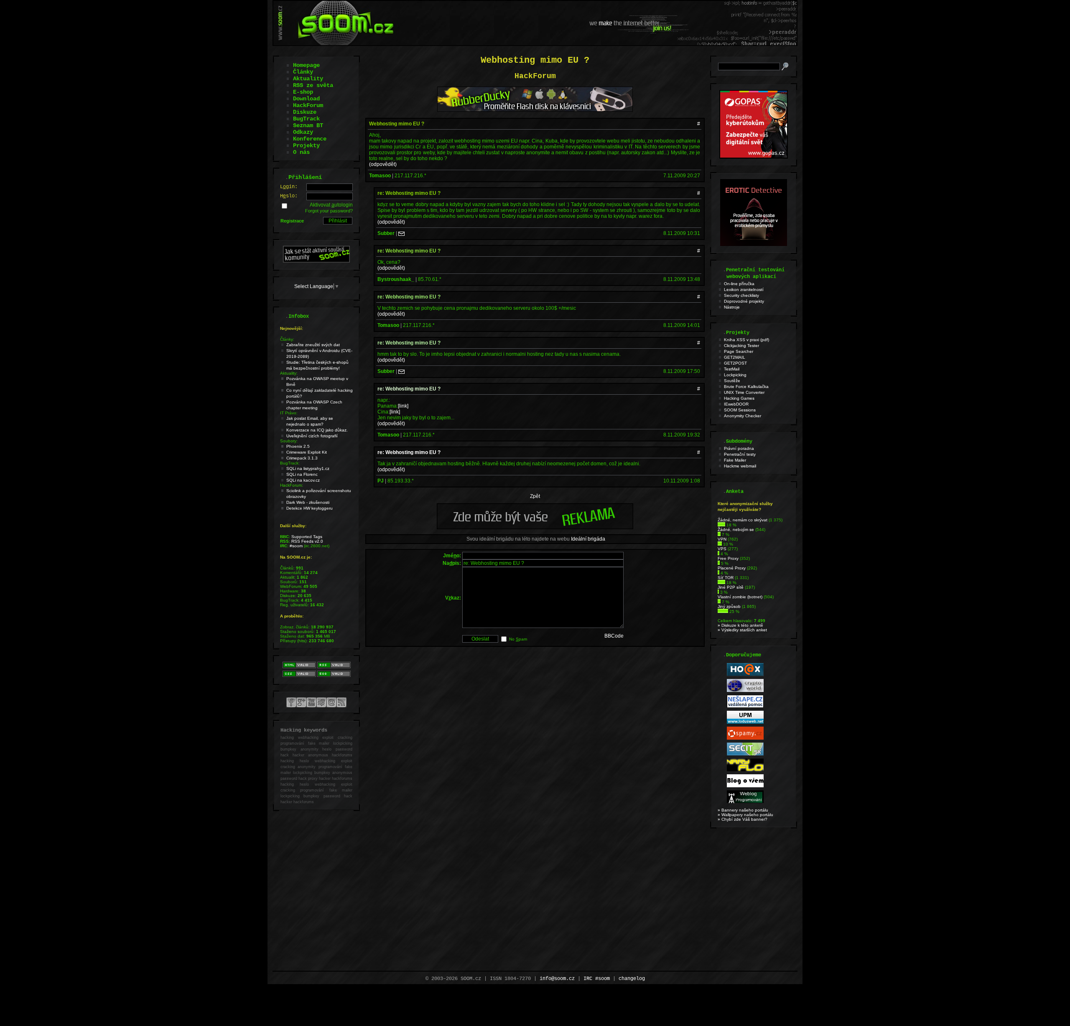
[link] (403, 406)
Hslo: (289, 196)
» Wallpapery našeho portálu (745, 814)
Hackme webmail (740, 466)
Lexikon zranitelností (744, 289)
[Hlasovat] (721, 525)
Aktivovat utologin (331, 205)
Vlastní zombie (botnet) (740, 597)
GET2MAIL (734, 357)
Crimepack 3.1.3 (302, 458)
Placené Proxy (732, 568)
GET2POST (735, 363)
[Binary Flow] (745, 770)
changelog (632, 979)
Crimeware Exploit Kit (306, 452)
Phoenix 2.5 (298, 446)
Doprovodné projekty (744, 301)
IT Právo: (289, 413)
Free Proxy (728, 558)
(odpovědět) (383, 164)
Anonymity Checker (742, 415)
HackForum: (291, 485)
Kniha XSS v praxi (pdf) (746, 339)
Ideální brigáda (588, 539)
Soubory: (289, 441)
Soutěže (732, 380)
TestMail (731, 369)
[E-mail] (401, 233)
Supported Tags (306, 536)
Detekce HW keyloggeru (309, 508)
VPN (722, 539)
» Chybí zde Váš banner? (742, 819)
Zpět (535, 496)
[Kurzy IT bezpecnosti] (753, 157)
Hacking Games (739, 398)
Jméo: (452, 556)
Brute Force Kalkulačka (746, 386)
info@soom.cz (557, 979)
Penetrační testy (740, 454)
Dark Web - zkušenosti (307, 502)
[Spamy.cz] (745, 738)
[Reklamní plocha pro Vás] (535, 527)
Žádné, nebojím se (736, 529)
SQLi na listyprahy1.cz (307, 468)
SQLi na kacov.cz (303, 480)
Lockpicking (735, 375)
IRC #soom (596, 979)
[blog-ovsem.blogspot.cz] (745, 786)
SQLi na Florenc (302, 474)
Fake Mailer (735, 460)
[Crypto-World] (745, 690)
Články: (287, 339)
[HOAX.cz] (745, 674)
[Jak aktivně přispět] (316, 261)
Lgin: (289, 187)
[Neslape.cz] (745, 706)
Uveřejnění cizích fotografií (312, 436)
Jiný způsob (729, 606)
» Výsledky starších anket (742, 630)
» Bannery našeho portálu (743, 810)
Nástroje (732, 307)
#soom (296, 546)
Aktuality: (289, 373)
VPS (722, 548)
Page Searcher (738, 351)
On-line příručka (739, 283)
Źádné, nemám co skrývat (742, 520)
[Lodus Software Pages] (745, 722)
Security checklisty (741, 295)
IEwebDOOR (736, 404)
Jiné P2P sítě (731, 587)
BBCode (614, 636)
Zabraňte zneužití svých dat (313, 344)
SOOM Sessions (740, 410)
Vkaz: (453, 598)
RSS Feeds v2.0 (307, 541)
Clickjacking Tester (741, 345)
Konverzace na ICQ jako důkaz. (317, 430)
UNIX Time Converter (744, 392)
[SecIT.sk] (745, 754)
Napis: (452, 563)
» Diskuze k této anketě (740, 625)
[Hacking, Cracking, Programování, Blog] (745, 801)
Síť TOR (726, 577)
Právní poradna (739, 448)
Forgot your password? (329, 210)
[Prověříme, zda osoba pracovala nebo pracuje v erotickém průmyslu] (753, 244)
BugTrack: (290, 463)
